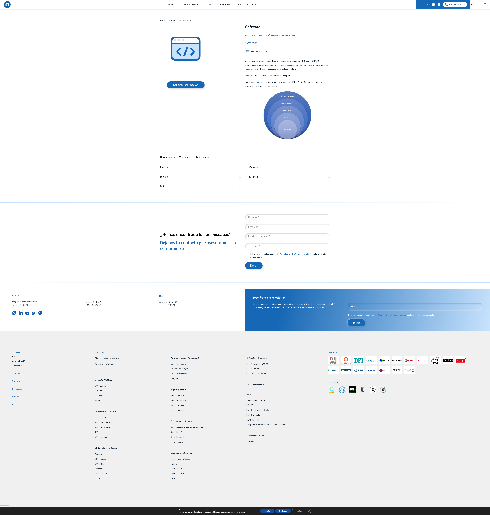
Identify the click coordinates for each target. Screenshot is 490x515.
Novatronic (174, 4)
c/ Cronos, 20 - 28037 (168, 302)
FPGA (97, 478)
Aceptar (267, 511)
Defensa (276, 36)
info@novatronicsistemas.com (24, 302)
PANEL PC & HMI (178, 474)
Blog (254, 4)
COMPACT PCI (177, 469)
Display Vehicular (177, 405)
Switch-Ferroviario (178, 442)
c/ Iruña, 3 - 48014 (93, 302)
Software (250, 442)
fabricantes (258, 82)
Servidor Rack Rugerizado (181, 369)
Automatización (263, 36)
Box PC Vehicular (253, 369)
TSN (97, 432)
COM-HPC (99, 391)
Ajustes (299, 511)
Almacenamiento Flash (104, 364)
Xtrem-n (16, 381)
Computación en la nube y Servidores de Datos (265, 425)
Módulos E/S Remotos (104, 422)
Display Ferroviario (178, 401)
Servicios (243, 4)
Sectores (207, 4)
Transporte (288, 36)
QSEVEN (98, 396)
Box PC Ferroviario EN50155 (258, 364)
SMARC (98, 401)
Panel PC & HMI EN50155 (257, 374)
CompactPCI (100, 469)
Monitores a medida (179, 410)
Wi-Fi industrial (101, 437)
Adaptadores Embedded (180, 459)
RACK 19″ (174, 478)
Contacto (424, 4)
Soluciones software (176, 20)
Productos (190, 4)
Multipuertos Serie (102, 427)
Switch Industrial (177, 437)
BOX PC (174, 464)
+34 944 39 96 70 (457, 4)
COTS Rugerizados (178, 364)
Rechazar (283, 511)
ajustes (242, 512)
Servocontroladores (179, 374)
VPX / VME (175, 379)
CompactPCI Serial (102, 474)
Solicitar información (185, 85)
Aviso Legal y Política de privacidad (295, 254)
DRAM (97, 369)
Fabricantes (225, 4)
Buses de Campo (102, 418)
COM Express (100, 386)
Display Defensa (177, 396)
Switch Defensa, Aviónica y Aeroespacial (187, 427)
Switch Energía (177, 432)
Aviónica (98, 454)
